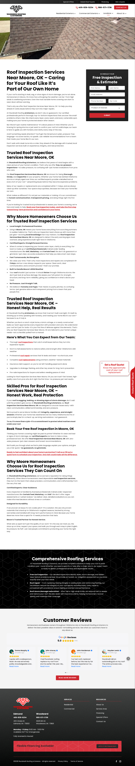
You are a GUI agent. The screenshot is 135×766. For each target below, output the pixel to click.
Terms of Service (76, 761)
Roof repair (35, 583)
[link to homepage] (16, 10)
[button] (66, 14)
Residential (68, 704)
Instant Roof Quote (88, 2)
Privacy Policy (63, 761)
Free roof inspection (39, 574)
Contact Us (121, 7)
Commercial (69, 709)
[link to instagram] (120, 761)
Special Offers (68, 2)
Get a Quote (120, 2)
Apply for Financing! (107, 746)
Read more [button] (14, 666)
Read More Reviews (67, 678)
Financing (105, 2)
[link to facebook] (116, 761)
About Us (100, 704)
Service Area (101, 709)
